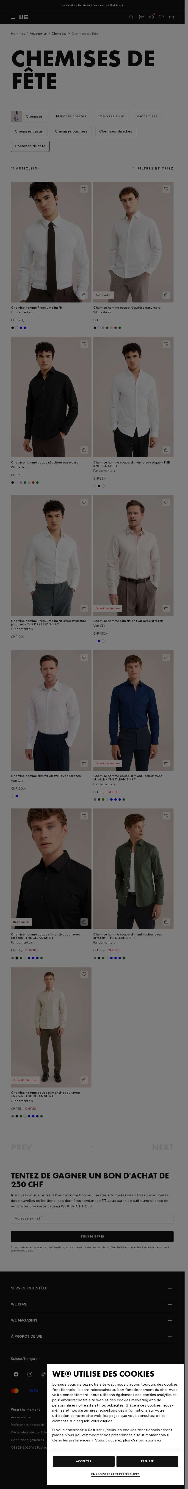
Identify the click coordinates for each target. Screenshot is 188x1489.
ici (159, 1440)
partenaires (87, 1410)
